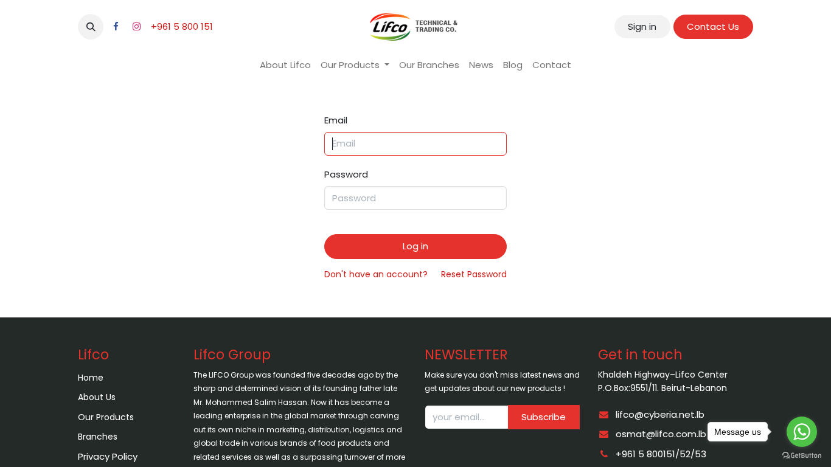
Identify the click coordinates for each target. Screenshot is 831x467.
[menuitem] (285, 65)
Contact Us (713, 26)
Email (335, 120)
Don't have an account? (376, 274)
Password (346, 174)
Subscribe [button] (543, 416)
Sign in (642, 26)
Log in (415, 246)
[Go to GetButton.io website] (801, 454)
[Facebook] (115, 27)
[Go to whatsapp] (802, 432)
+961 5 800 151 (182, 26)
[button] (90, 27)
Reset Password (474, 274)
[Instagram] (136, 27)
